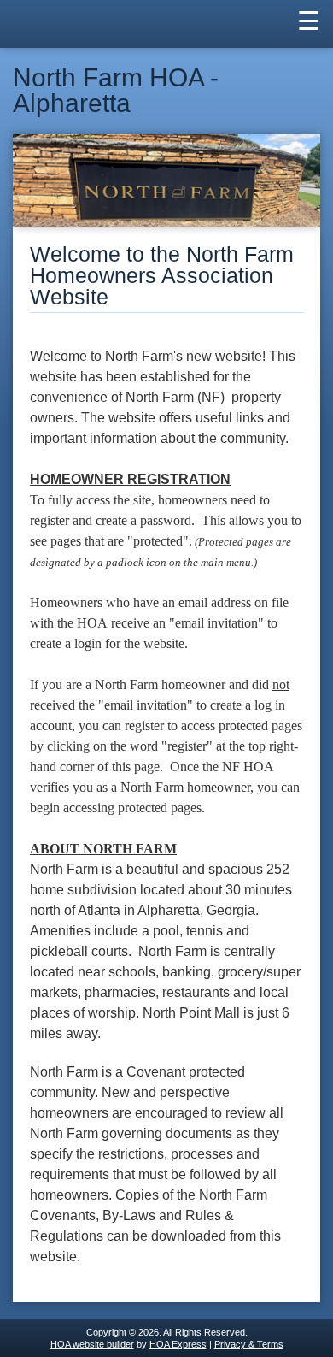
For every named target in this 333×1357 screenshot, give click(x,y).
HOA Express (178, 1344)
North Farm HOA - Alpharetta (116, 90)
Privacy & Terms (248, 1344)
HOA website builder (92, 1344)
